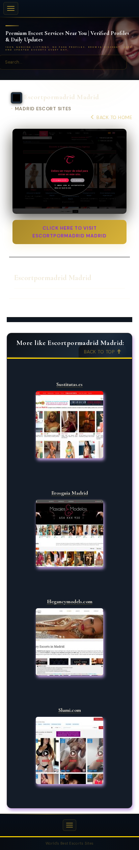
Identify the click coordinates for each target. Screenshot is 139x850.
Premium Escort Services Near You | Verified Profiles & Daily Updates (67, 36)
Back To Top (100, 352)
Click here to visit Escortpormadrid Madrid (69, 232)
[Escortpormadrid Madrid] (69, 171)
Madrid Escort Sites (43, 108)
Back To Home (113, 117)
